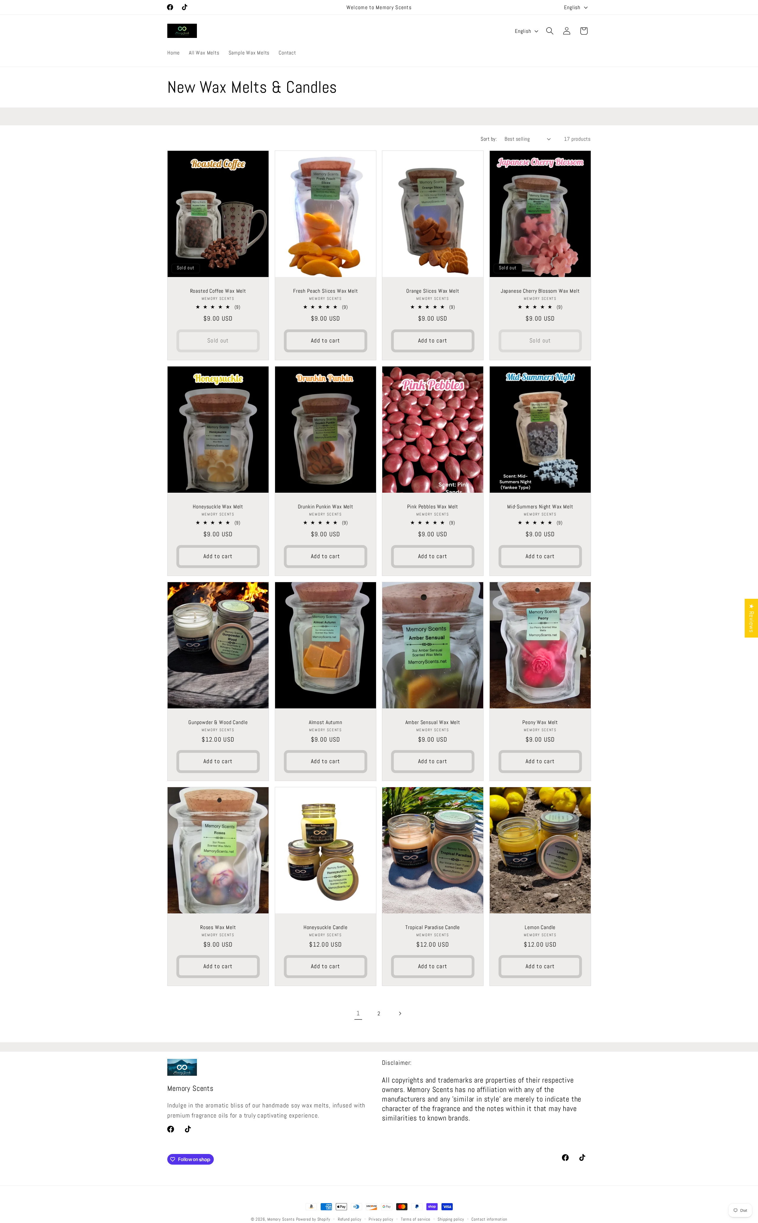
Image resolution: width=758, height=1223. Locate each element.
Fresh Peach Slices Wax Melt (325, 290)
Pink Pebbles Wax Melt (432, 506)
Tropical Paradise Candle (432, 926)
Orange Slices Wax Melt (432, 290)
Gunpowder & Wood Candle (218, 721)
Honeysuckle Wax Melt (218, 506)
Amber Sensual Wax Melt (432, 721)
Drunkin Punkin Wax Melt (325, 506)
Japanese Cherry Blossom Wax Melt (539, 290)
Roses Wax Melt (218, 926)
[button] (550, 31)
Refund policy (350, 1219)
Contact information (489, 1219)
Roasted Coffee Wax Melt (218, 290)
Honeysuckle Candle (325, 926)
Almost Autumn (325, 721)
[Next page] (399, 1013)
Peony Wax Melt (540, 721)
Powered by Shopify (313, 1219)
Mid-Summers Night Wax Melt (540, 506)
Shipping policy (451, 1219)
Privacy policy (381, 1219)
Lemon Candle (540, 926)
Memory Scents (281, 1219)
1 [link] (358, 1013)
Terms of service (416, 1219)
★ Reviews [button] (751, 618)
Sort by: (489, 138)
